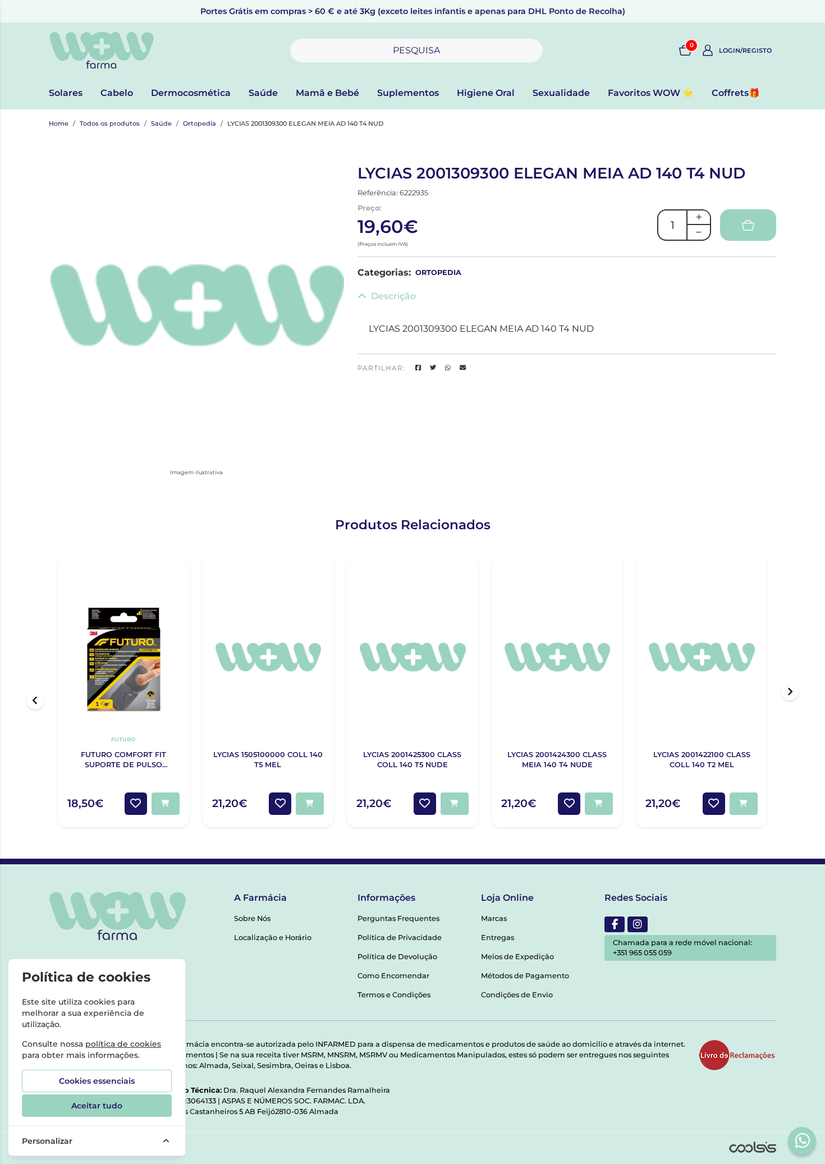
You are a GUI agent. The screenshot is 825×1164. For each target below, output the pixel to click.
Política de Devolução (397, 956)
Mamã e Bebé (327, 93)
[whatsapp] (802, 1140)
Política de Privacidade (400, 937)
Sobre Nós (252, 918)
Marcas (494, 918)
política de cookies (123, 1044)
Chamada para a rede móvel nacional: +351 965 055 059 (682, 947)
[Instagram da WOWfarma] (637, 924)
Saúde (263, 93)
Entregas (497, 937)
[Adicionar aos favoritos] (136, 803)
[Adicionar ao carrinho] (166, 803)
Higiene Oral (486, 93)
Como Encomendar (393, 975)
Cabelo (116, 93)
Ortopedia (199, 123)
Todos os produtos (110, 123)
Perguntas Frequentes (398, 918)
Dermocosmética (191, 93)
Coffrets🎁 (736, 93)
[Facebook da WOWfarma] (614, 924)
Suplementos (408, 93)
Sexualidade (561, 93)
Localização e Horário (272, 937)
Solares (65, 93)
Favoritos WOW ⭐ (651, 93)
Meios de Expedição (517, 956)
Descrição (393, 296)
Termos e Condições (394, 995)
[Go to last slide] (35, 700)
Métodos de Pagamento (525, 975)
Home (58, 123)
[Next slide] (790, 691)
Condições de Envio (517, 995)
